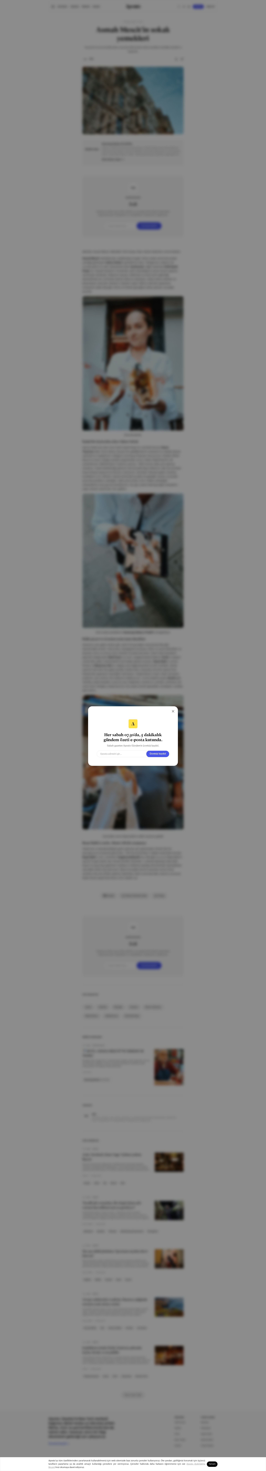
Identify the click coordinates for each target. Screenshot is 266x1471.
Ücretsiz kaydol (158, 754)
